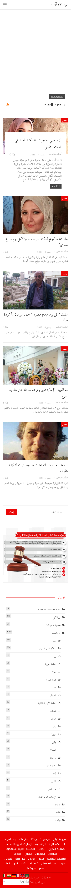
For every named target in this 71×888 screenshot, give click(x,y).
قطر (54, 688)
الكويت (53, 781)
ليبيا (55, 656)
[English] (23, 876)
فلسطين (53, 711)
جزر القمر (52, 789)
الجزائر (53, 672)
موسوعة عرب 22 (53, 625)
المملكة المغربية (50, 664)
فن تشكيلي (56, 617)
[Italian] (5, 876)
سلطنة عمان (51, 766)
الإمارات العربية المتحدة (47, 797)
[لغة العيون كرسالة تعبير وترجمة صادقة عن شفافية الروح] (35, 365)
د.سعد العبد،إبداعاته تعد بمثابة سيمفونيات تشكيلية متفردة (38, 468)
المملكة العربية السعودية (47, 649)
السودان (53, 750)
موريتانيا (53, 758)
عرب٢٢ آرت (59, 5)
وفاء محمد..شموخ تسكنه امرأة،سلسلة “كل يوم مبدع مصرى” (37, 242)
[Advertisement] (35, 50)
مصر (64, 120)
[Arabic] (27, 876)
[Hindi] (9, 876)
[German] (14, 876)
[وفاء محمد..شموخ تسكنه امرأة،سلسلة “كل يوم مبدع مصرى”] (35, 215)
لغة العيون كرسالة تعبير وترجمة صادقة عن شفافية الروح (38, 393)
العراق (53, 719)
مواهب (57, 820)
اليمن (54, 773)
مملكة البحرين (50, 680)
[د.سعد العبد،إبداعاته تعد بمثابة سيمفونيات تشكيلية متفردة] (35, 441)
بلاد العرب (56, 633)
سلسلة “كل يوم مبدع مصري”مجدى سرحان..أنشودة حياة (36, 317)
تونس (54, 742)
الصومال (53, 695)
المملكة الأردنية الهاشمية (47, 703)
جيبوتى (8, 858)
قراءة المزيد (56, 186)
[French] (18, 876)
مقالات (57, 812)
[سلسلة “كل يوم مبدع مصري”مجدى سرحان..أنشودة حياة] (35, 290)
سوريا (54, 734)
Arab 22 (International (49, 609)
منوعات (57, 805)
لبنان (54, 727)
